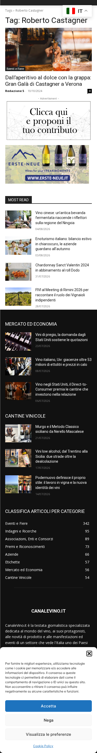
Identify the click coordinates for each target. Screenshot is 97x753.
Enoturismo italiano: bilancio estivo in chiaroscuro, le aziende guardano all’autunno (63, 244)
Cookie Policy (43, 746)
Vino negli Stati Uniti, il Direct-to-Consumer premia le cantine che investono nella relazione (61, 389)
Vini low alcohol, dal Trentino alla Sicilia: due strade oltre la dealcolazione (61, 456)
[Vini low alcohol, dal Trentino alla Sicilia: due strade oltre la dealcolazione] (18, 458)
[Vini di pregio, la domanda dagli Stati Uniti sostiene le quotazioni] (18, 341)
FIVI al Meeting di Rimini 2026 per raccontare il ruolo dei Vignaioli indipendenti (62, 295)
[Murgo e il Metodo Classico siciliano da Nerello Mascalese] (18, 433)
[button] (89, 653)
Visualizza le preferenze (48, 734)
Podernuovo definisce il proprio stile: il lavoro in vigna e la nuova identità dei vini (61, 483)
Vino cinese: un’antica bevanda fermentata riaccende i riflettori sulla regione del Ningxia (61, 218)
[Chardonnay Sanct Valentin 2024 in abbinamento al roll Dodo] (18, 272)
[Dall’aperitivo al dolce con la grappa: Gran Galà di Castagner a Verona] (48, 49)
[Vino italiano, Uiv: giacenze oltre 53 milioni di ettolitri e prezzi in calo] (18, 366)
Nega (49, 720)
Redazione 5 (14, 91)
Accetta (48, 706)
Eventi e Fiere (15, 69)
